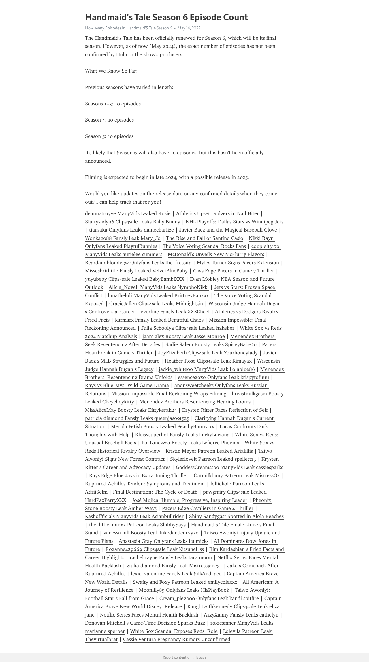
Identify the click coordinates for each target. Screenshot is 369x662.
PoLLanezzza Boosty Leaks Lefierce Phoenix (190, 442)
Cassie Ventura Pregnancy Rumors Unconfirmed (176, 639)
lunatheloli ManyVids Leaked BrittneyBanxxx (158, 295)
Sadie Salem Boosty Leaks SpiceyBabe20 (211, 344)
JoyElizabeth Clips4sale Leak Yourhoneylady (208, 353)
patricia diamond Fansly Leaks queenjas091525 (137, 418)
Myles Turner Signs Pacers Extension (238, 262)
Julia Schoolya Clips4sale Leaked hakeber (187, 328)
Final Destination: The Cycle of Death (155, 492)
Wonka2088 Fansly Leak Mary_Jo (123, 238)
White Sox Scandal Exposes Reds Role (174, 631)
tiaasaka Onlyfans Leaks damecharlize (131, 230)
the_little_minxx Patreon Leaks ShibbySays (137, 524)
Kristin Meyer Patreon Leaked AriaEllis (209, 451)
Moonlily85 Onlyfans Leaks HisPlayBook (184, 590)
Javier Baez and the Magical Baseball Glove (228, 230)
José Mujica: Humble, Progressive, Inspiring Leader (189, 500)
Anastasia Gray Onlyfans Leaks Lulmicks (163, 541)
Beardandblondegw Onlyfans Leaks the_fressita (138, 262)
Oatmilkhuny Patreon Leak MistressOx (237, 475)
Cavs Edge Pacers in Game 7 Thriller (233, 271)
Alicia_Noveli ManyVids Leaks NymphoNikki (159, 287)
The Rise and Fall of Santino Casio (204, 238)
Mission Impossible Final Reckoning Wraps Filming (169, 393)
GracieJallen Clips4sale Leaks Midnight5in (156, 303)
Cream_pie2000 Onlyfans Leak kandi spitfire (209, 598)
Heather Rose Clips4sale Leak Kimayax (208, 361)
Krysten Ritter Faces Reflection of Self (225, 410)
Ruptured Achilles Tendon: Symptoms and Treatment (145, 484)
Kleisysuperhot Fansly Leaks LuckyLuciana (182, 434)
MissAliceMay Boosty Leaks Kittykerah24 (131, 410)
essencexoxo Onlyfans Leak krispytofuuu (223, 377)
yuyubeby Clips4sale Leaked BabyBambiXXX (134, 279)
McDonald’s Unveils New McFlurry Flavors (216, 254)
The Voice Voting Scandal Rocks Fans (204, 246)
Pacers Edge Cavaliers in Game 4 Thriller (207, 508)
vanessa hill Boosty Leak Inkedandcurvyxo (151, 533)
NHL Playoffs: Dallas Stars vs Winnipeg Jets (234, 222)
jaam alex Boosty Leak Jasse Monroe (183, 336)
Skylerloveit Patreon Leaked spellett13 (213, 459)
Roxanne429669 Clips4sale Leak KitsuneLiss (155, 549)
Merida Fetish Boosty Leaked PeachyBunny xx (162, 426)
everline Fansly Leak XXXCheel (175, 311)
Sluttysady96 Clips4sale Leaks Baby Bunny (132, 222)
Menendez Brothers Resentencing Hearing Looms (195, 402)
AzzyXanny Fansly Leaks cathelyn (241, 615)
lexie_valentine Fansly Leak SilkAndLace (176, 573)
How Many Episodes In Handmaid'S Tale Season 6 (128, 28)
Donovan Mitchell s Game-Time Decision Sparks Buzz (145, 623)
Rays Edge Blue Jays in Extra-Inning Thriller (138, 475)
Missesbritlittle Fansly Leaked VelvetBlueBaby (136, 271)
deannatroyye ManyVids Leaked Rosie (128, 213)
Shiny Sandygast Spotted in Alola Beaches (236, 516)
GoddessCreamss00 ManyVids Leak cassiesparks (229, 467)
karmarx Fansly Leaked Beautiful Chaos (159, 320)
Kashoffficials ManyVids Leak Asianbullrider (134, 516)
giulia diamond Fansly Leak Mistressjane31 (174, 565)
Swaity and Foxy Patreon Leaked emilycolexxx (185, 582)
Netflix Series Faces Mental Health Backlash (149, 615)
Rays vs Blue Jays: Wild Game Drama (127, 385)
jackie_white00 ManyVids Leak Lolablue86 (207, 369)
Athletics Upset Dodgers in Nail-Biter (217, 213)
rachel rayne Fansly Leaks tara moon (171, 557)
